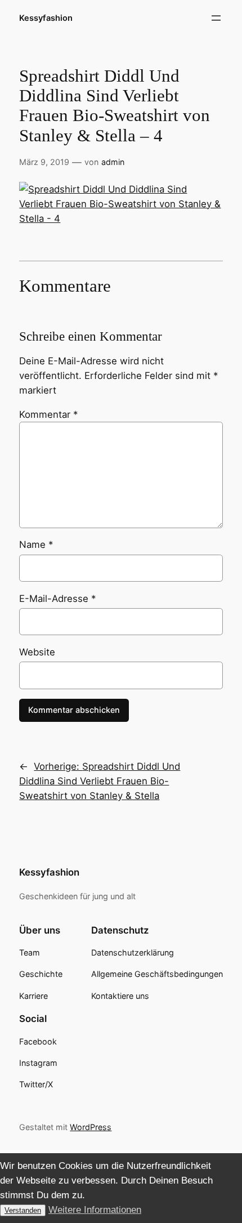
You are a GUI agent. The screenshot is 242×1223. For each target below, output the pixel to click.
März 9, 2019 (44, 162)
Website (37, 652)
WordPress (90, 1127)
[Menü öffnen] (216, 18)
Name (36, 544)
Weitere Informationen (94, 1209)
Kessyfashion (46, 18)
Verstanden (23, 1210)
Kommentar (48, 414)
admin (112, 162)
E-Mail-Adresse (57, 598)
